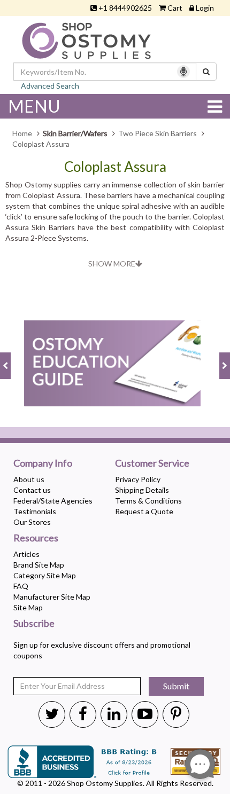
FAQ (20, 586)
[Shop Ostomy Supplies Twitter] (52, 713)
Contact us (32, 489)
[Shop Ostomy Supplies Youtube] (145, 713)
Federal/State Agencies (53, 500)
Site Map (28, 607)
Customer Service (152, 463)
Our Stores (32, 521)
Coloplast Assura (115, 167)
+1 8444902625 (125, 7)
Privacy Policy (137, 479)
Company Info (42, 463)
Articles (26, 554)
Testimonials (34, 511)
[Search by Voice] (183, 71)
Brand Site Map (38, 564)
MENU (34, 106)
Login (205, 7)
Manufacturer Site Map (51, 596)
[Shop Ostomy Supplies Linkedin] (114, 713)
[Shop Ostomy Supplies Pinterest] (176, 713)
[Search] (206, 71)
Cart (174, 7)
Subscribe (34, 623)
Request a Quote (144, 511)
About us (28, 479)
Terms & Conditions (148, 500)
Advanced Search (50, 85)
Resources (35, 538)
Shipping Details (142, 489)
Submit (176, 686)
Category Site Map (44, 575)
